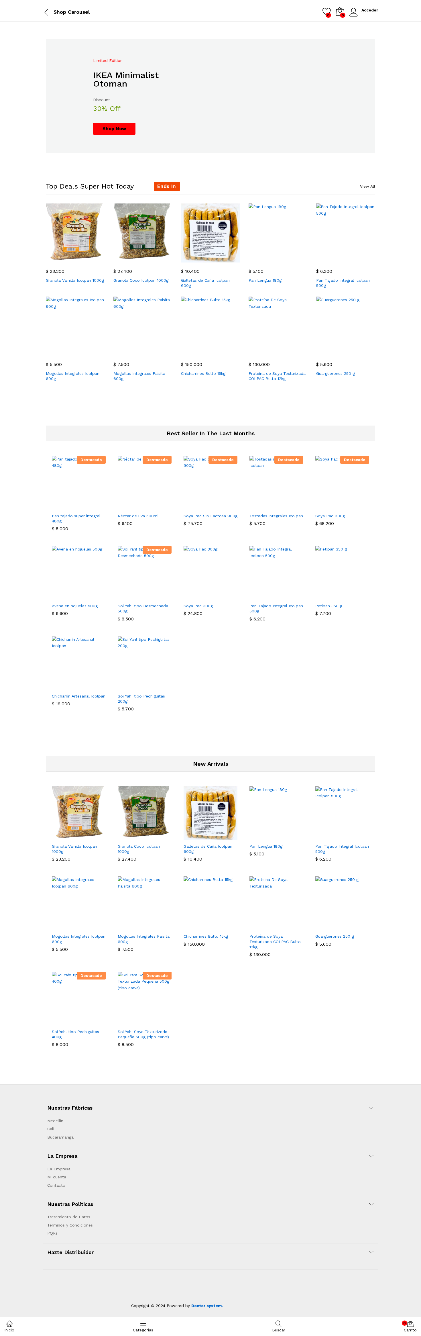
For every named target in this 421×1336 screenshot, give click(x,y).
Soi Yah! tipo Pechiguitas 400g (75, 1034)
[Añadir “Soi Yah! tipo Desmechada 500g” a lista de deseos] (158, 596)
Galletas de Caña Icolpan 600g (205, 283)
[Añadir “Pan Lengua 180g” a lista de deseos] (291, 259)
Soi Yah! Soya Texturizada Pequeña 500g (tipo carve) (143, 1034)
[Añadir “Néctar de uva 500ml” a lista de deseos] (158, 506)
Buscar (278, 1330)
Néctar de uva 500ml (138, 516)
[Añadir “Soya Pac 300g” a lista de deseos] (224, 596)
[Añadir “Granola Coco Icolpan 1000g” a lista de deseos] (156, 259)
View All (367, 186)
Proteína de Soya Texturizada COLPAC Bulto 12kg (277, 376)
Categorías (143, 1330)
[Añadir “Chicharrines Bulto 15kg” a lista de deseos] (224, 352)
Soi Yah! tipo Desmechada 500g (143, 608)
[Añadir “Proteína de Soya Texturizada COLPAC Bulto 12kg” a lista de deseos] (291, 352)
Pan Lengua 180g (265, 280)
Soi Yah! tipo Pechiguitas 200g (141, 699)
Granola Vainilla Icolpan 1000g (75, 280)
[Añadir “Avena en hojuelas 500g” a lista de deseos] (92, 596)
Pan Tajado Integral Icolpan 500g (343, 283)
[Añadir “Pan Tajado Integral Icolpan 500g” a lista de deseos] (359, 259)
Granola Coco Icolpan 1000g (140, 280)
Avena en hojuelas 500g (75, 606)
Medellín (55, 1120)
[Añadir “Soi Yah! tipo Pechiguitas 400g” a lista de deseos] (92, 1022)
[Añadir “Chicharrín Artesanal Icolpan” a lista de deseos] (92, 686)
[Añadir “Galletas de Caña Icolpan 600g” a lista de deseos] (224, 259)
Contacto (56, 1185)
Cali (50, 1129)
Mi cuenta (56, 1177)
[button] (62, 259)
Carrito (410, 1326)
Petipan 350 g (328, 606)
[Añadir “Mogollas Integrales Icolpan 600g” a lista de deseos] (88, 352)
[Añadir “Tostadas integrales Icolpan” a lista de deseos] (289, 506)
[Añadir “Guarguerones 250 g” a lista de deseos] (359, 352)
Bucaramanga (60, 1137)
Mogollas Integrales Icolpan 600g (72, 376)
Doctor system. (207, 1305)
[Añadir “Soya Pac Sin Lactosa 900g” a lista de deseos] (224, 506)
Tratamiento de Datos (68, 1216)
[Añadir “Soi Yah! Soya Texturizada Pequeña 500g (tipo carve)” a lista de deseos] (158, 1022)
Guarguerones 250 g (335, 373)
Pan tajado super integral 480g (76, 518)
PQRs (52, 1233)
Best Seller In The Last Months (211, 433)
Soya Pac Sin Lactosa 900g (210, 516)
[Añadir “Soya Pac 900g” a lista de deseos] (355, 506)
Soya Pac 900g (330, 516)
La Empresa (58, 1169)
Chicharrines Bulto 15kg (203, 373)
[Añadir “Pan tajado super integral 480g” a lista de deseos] (92, 506)
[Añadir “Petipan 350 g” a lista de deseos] (355, 596)
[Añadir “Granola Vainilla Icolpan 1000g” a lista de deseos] (88, 259)
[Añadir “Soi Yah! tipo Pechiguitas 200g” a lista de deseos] (158, 686)
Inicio (9, 1330)
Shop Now (114, 128)
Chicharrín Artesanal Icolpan (78, 696)
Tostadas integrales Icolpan (276, 516)
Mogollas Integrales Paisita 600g (139, 376)
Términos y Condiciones (70, 1225)
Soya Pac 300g (198, 606)
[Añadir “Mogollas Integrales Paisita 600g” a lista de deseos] (156, 352)
